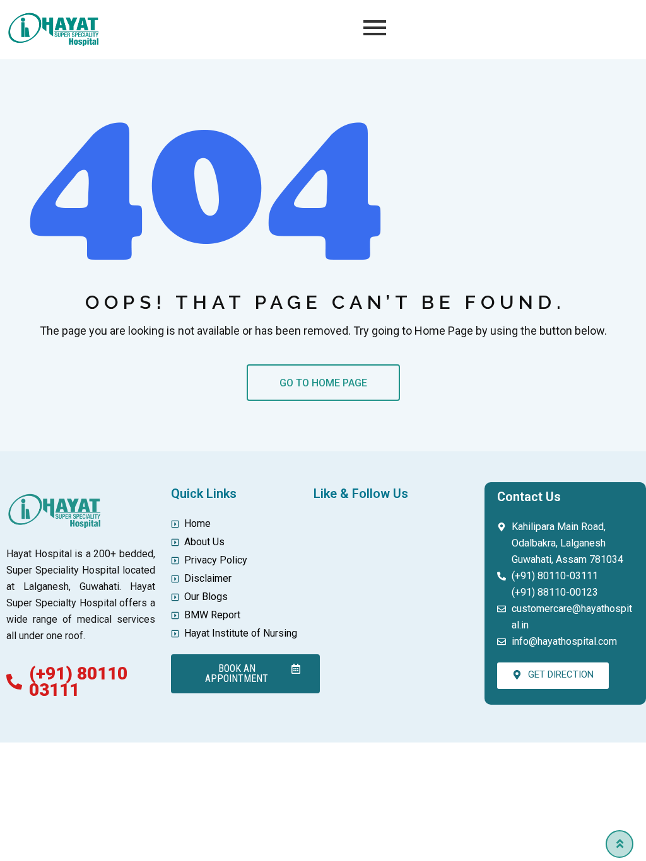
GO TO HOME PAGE (323, 383)
